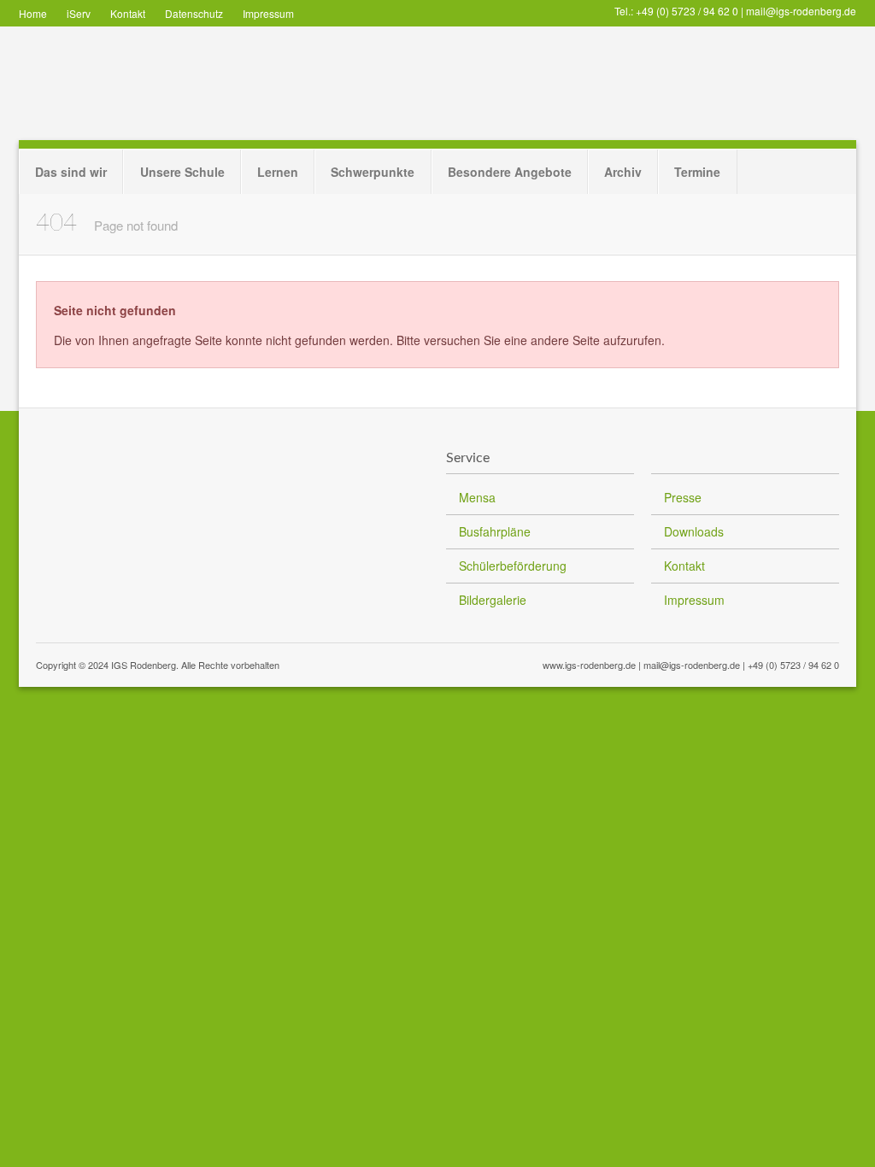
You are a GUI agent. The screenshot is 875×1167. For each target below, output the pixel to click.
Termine (697, 171)
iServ (79, 13)
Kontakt (127, 13)
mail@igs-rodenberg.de (801, 10)
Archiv (623, 171)
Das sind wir (71, 171)
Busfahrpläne (495, 531)
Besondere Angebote (510, 171)
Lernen (277, 171)
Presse (683, 497)
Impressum (268, 13)
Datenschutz (194, 13)
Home (33, 13)
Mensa (477, 497)
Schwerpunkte (372, 171)
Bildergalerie (492, 599)
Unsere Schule (182, 171)
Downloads (694, 531)
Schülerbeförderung (513, 565)
